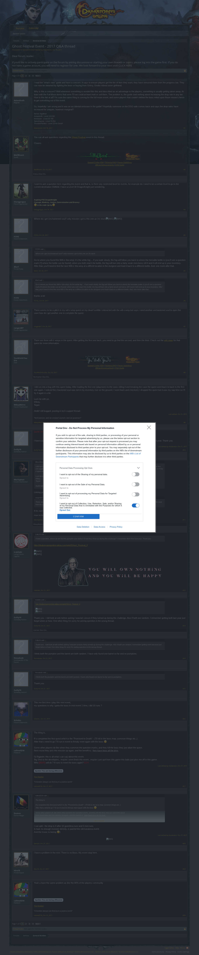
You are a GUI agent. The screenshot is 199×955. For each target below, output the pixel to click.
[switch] (135, 474)
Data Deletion (83, 527)
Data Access (99, 527)
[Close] (150, 428)
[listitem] (99, 467)
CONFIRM (78, 516)
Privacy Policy (116, 527)
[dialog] (99, 477)
